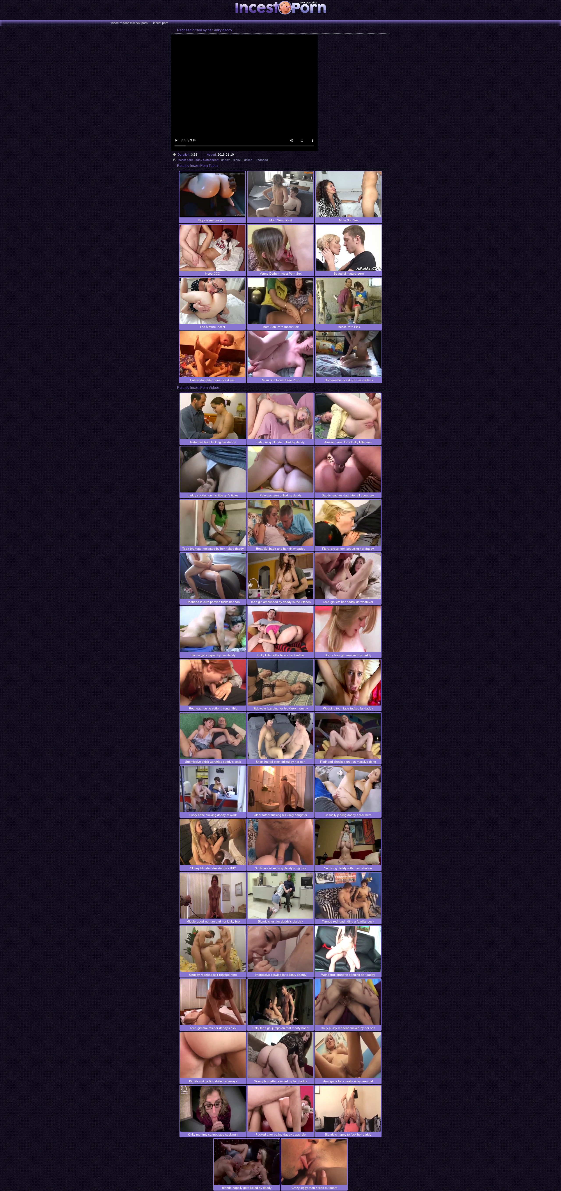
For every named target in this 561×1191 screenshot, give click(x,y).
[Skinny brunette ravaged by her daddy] (280, 1055)
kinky (236, 160)
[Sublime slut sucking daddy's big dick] (280, 842)
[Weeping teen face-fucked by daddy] (348, 682)
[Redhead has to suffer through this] (213, 682)
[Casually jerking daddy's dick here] (348, 789)
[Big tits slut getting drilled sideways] (213, 1055)
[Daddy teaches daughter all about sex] (348, 469)
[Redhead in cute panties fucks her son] (213, 576)
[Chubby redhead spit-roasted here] (213, 949)
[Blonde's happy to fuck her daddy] (348, 1109)
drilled (248, 160)
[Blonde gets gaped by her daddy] (213, 629)
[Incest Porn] (280, 7)
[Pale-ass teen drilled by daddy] (280, 469)
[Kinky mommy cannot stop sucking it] (213, 1109)
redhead (262, 160)
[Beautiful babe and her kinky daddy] (280, 523)
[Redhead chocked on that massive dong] (348, 736)
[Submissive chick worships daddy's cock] (213, 736)
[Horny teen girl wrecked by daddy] (348, 629)
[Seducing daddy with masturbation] (348, 842)
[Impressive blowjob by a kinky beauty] (280, 949)
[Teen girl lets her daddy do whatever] (348, 576)
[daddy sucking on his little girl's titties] (213, 469)
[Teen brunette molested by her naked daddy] (213, 523)
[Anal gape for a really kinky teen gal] (348, 1055)
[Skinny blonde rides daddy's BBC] (213, 842)
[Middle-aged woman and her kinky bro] (213, 896)
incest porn (161, 23)
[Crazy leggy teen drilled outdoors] (314, 1162)
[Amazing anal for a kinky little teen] (348, 416)
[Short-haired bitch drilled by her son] (280, 736)
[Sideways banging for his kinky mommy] (280, 682)
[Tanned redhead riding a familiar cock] (348, 896)
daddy (225, 160)
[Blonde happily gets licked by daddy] (247, 1162)
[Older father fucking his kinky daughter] (280, 789)
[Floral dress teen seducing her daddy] (348, 523)
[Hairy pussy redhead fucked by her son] (348, 1002)
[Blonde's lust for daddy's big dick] (280, 896)
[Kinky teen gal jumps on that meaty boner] (280, 1002)
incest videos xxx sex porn (129, 23)
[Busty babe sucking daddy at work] (213, 789)
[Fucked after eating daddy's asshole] (280, 1109)
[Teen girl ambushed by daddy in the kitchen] (280, 576)
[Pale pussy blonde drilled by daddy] (280, 416)
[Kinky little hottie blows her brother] (280, 629)
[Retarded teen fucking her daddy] (213, 416)
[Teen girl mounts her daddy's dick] (213, 1002)
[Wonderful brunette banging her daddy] (348, 949)
